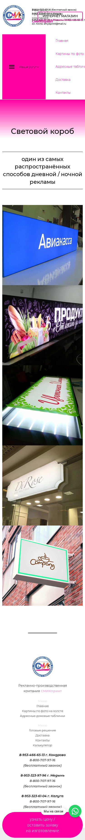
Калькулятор (42, 745)
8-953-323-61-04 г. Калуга (42, 796)
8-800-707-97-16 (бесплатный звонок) (54, 9)
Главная (62, 41)
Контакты (63, 93)
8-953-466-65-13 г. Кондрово (42, 755)
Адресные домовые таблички (42, 716)
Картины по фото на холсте (42, 711)
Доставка (63, 80)
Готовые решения (42, 730)
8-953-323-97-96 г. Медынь (42, 775)
